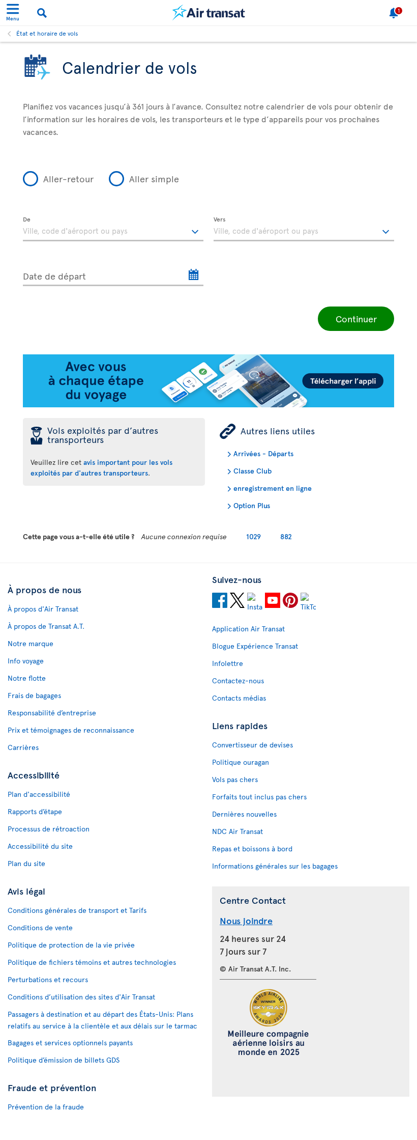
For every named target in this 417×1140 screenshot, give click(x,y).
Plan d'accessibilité (39, 794)
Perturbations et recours (48, 979)
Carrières (23, 747)
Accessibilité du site (40, 846)
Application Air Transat (248, 628)
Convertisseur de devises (252, 744)
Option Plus (251, 505)
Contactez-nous (238, 680)
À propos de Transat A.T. (46, 626)
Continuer (356, 318)
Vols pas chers (235, 779)
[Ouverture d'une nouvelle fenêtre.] (219, 602)
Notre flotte (27, 678)
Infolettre (227, 663)
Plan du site (26, 863)
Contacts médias (239, 698)
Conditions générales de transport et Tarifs (77, 910)
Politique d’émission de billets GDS (64, 1060)
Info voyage (26, 660)
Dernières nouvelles (244, 814)
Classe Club (252, 471)
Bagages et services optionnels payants (70, 1042)
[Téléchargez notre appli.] (208, 404)
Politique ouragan (240, 762)
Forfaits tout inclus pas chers (259, 796)
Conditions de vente (40, 927)
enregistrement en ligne (272, 488)
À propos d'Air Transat (43, 609)
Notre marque (30, 643)
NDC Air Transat (237, 831)
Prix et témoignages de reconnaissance (71, 730)
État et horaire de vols (47, 33)
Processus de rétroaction (49, 828)
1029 (253, 536)
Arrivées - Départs (263, 453)
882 (286, 536)
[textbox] (113, 229)
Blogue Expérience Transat (255, 646)
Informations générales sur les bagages (275, 866)
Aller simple (154, 178)
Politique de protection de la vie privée (71, 945)
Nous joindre (246, 920)
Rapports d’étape (35, 811)
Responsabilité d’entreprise (52, 712)
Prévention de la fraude (46, 1106)
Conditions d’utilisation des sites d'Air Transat (81, 997)
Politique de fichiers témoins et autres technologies (92, 962)
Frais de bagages (34, 695)
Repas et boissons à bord (252, 848)
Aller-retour (68, 178)
